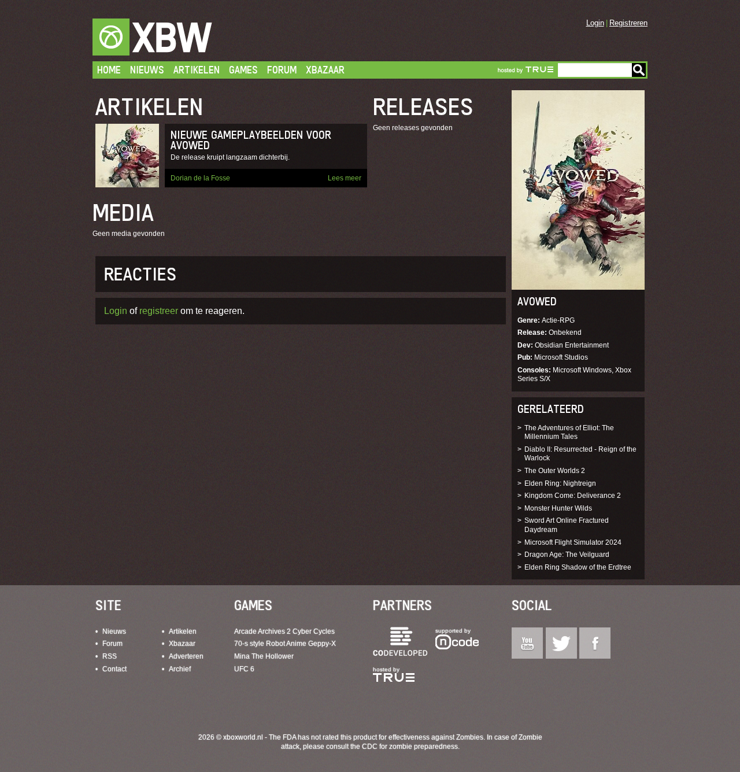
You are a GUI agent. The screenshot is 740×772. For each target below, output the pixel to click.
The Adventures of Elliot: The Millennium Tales (569, 432)
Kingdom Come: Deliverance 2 (572, 496)
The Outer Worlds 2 (554, 471)
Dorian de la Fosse (200, 178)
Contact (114, 669)
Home (109, 70)
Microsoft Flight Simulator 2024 (572, 542)
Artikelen (196, 70)
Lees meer (344, 178)
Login (595, 23)
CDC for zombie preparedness (410, 747)
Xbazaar (325, 70)
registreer (158, 311)
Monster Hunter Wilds (558, 508)
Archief (180, 669)
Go (639, 70)
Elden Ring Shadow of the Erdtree (577, 567)
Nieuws (147, 70)
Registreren (628, 23)
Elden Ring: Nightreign (560, 483)
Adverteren (186, 656)
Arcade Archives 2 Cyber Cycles (284, 631)
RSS (109, 656)
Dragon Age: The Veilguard (566, 555)
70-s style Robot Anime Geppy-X (285, 644)
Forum (282, 70)
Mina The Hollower (264, 656)
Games (243, 70)
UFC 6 (244, 669)
